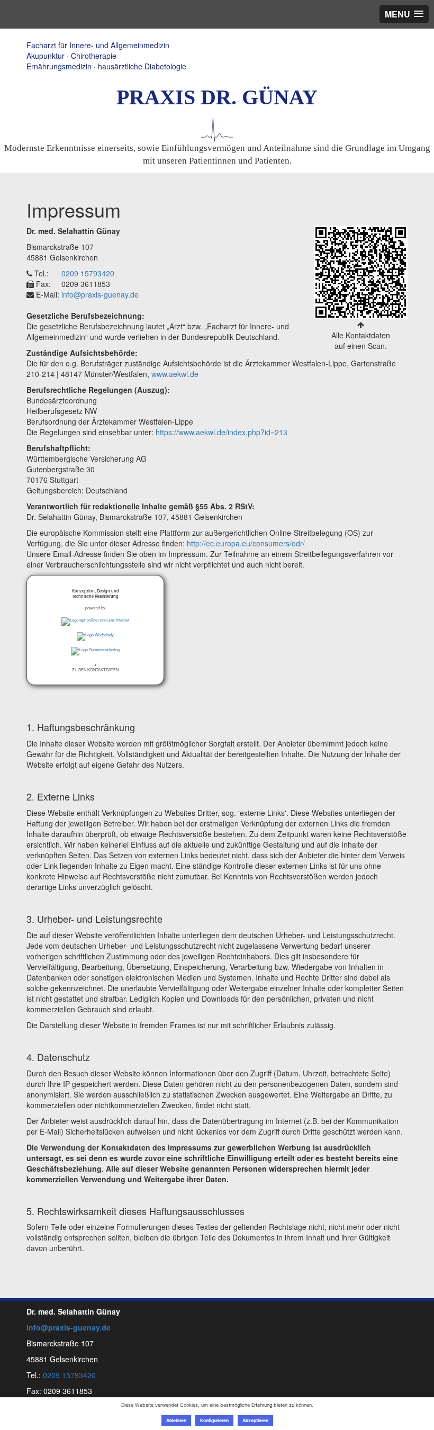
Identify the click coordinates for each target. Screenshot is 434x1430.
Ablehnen (176, 1420)
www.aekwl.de (174, 373)
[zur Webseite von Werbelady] (95, 636)
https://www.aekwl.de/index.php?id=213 (221, 432)
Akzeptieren (255, 1420)
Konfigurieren (214, 1420)
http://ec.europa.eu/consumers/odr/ (246, 543)
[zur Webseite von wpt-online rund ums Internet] (95, 621)
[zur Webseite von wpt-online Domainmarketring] (95, 651)
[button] (95, 667)
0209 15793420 (87, 273)
